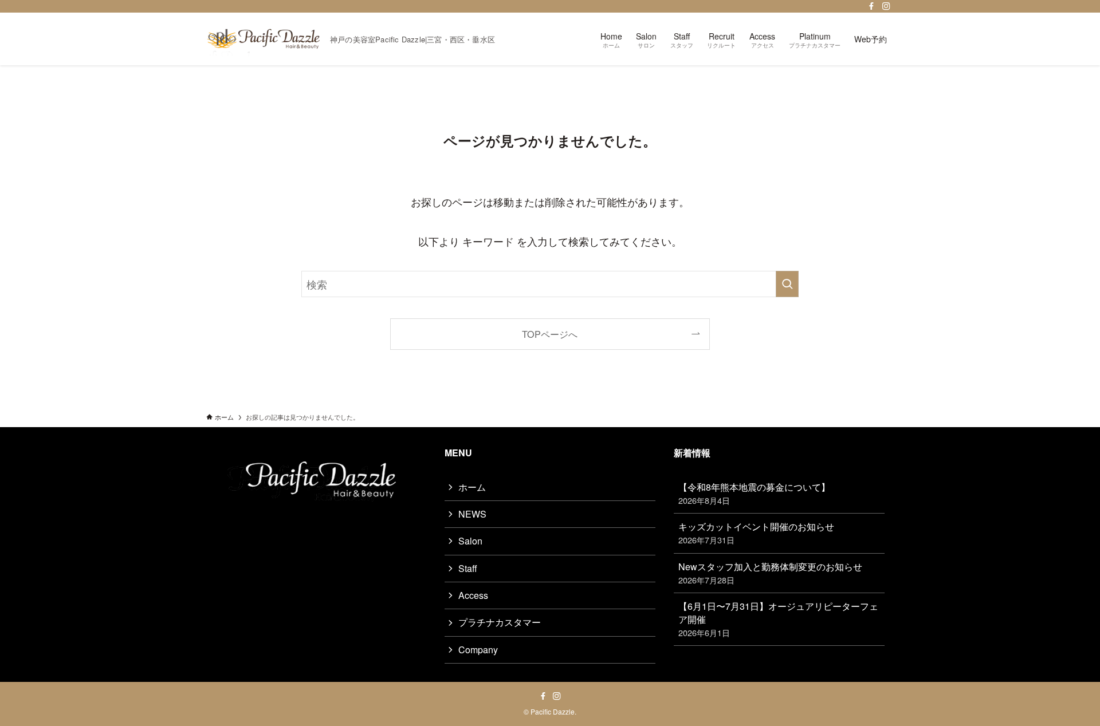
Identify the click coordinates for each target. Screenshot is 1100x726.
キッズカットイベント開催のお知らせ (756, 533)
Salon (470, 540)
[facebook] (871, 6)
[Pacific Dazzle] (263, 39)
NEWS (472, 513)
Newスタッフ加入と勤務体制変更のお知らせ (770, 573)
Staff (467, 568)
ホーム (472, 487)
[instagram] (886, 6)
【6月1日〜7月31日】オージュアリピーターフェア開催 (778, 618)
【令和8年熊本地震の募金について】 (754, 493)
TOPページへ (550, 334)
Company (478, 649)
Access (473, 595)
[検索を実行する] (787, 284)
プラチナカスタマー (499, 622)
